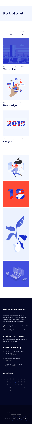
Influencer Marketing (12, 358)
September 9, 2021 (10, 365)
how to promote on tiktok (14, 364)
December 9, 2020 (10, 360)
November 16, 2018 (10, 355)
